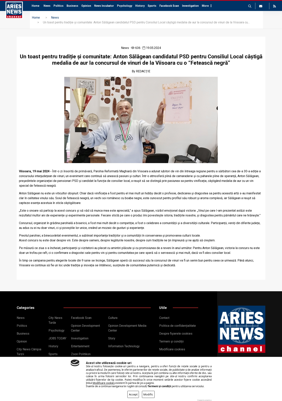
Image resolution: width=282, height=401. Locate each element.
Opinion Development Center (85, 328)
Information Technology (124, 346)
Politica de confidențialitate (177, 326)
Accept (133, 394)
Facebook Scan (169, 5)
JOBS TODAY (57, 338)
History (140, 5)
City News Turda (55, 320)
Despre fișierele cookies (175, 333)
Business (72, 5)
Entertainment (80, 346)
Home (35, 5)
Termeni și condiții (171, 341)
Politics (58, 5)
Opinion (86, 5)
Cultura (112, 318)
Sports (152, 5)
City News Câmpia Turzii (29, 351)
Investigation (190, 5)
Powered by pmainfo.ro (204, 400)
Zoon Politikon (81, 354)
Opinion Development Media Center (127, 328)
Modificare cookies (172, 349)
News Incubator (104, 5)
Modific (148, 394)
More (205, 5)
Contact (164, 318)
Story (111, 338)
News (47, 5)
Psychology (124, 5)
